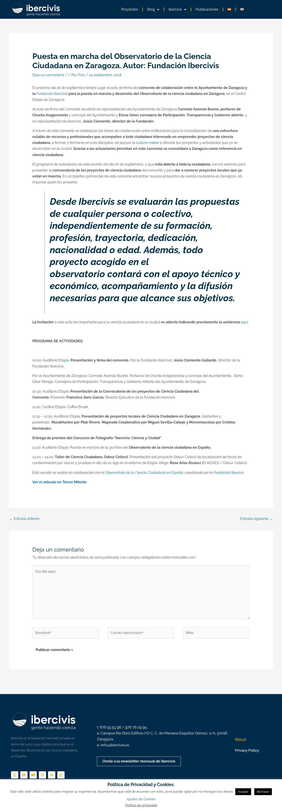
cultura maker (147, 143)
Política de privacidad (141, 805)
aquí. (245, 322)
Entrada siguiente (256, 519)
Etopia (64, 360)
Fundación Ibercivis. (229, 472)
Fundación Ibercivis (52, 94)
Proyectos (129, 9)
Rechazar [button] (263, 791)
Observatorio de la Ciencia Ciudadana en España (144, 472)
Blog (151, 9)
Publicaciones (207, 9)
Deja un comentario (48, 75)
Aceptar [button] (243, 791)
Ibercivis (175, 9)
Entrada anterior (24, 519)
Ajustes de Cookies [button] (141, 799)
